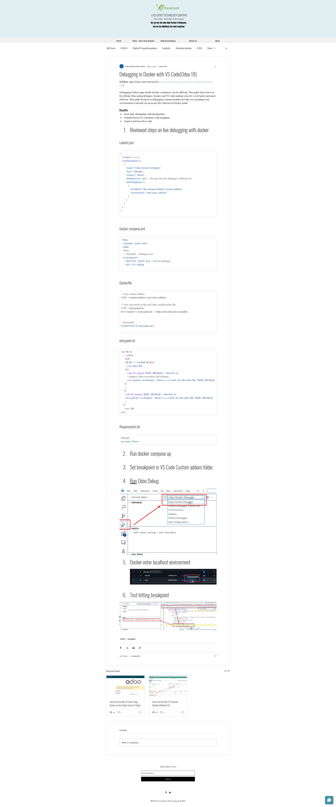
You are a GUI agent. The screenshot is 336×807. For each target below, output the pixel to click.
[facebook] (166, 792)
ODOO (123, 48)
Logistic (166, 48)
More (210, 48)
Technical (131, 638)
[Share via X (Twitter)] (127, 648)
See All (227, 670)
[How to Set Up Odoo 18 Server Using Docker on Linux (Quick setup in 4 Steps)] (125, 686)
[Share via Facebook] (120, 648)
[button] (226, 48)
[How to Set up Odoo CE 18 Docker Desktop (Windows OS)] (168, 686)
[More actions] (215, 66)
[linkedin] (170, 792)
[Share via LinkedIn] (133, 648)
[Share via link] (140, 648)
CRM (199, 48)
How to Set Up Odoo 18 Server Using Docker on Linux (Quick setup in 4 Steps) (125, 703)
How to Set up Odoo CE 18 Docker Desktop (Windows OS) (165, 703)
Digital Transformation (145, 48)
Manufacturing (183, 48)
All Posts (110, 48)
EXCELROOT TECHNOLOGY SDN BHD (169, 15)
